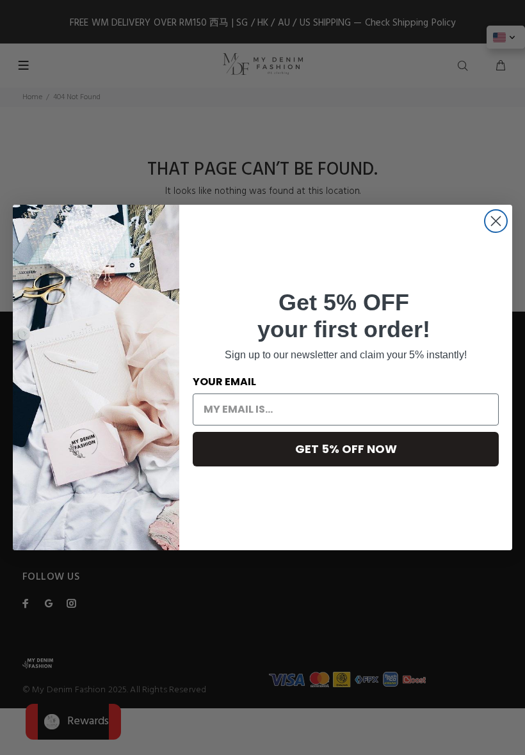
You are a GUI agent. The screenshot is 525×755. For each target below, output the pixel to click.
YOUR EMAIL (224, 381)
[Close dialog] (496, 221)
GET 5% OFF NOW (346, 449)
